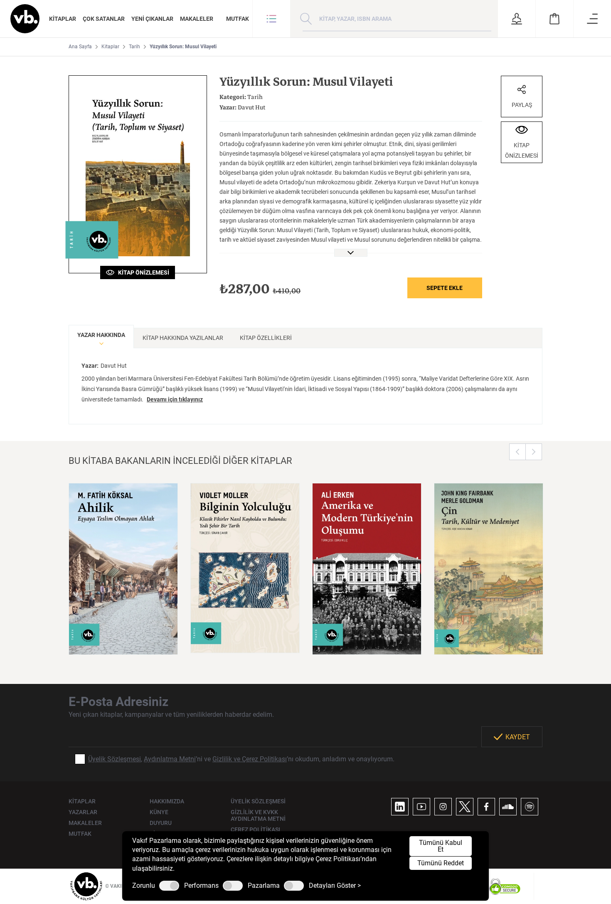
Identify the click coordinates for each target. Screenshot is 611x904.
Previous (517, 451)
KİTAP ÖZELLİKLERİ (266, 337)
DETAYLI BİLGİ (123, 637)
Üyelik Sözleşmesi (114, 759)
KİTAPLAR (62, 18)
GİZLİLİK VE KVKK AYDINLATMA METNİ (258, 815)
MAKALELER (196, 18)
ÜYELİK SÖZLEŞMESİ (258, 801)
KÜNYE (159, 812)
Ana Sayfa (80, 47)
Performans (201, 885)
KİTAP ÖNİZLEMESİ (141, 272)
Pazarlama (264, 885)
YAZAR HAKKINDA (101, 335)
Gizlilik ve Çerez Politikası (249, 759)
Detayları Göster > (335, 885)
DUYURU (161, 823)
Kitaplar (110, 47)
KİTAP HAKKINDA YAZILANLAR (183, 337)
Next (533, 451)
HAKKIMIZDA (167, 801)
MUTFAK (237, 18)
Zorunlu (143, 885)
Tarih (134, 47)
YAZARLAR (83, 812)
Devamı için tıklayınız (175, 399)
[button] (271, 18)
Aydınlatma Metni (170, 759)
